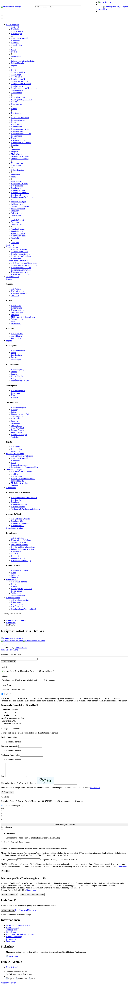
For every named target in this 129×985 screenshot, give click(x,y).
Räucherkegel (16, 188)
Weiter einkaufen (8, 910)
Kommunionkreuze (18, 293)
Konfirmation (16, 136)
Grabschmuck (16, 93)
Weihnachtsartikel (18, 233)
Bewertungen (16, 34)
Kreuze (14, 138)
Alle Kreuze (16, 305)
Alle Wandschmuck (19, 582)
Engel (13, 353)
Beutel (13, 573)
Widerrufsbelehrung (14, 937)
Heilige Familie (17, 376)
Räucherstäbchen (18, 190)
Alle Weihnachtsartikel (20, 600)
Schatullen (15, 575)
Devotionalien (16, 449)
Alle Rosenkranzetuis (19, 570)
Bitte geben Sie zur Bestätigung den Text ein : (19, 783)
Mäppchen (15, 577)
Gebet (13, 70)
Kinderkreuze (16, 127)
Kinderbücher (16, 124)
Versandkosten (21, 647)
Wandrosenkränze (18, 558)
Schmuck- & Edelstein (20, 542)
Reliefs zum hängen (19, 435)
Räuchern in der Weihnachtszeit (23, 609)
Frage (3, 776)
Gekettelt (14, 554)
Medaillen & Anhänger (20, 156)
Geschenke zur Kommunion (22, 79)
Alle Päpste (15, 447)
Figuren (14, 65)
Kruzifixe (15, 145)
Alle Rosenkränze (18, 538)
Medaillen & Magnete (19, 158)
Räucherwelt (16, 195)
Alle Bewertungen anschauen (64, 825)
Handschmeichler (18, 97)
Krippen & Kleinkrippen (21, 143)
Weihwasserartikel (18, 236)
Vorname (9, 746)
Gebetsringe (16, 74)
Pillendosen (15, 174)
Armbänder (15, 40)
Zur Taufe (15, 296)
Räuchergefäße (17, 186)
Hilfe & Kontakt (12, 967)
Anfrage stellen (7, 792)
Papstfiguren (16, 451)
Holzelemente (16, 104)
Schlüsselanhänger (18, 202)
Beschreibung (9, 694)
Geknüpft (15, 556)
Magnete (14, 152)
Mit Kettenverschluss (19, 545)
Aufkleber (15, 43)
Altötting (14, 410)
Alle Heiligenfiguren (19, 369)
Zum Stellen (16, 338)
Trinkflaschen (16, 224)
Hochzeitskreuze (17, 291)
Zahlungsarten (11, 930)
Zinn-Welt (15, 243)
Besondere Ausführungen (21, 561)
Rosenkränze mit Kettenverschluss (24, 467)
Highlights (15, 29)
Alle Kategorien (12, 24)
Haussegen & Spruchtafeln (21, 99)
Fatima (14, 412)
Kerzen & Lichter (18, 120)
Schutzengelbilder (18, 208)
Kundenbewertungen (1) (13, 806)
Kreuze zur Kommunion (20, 274)
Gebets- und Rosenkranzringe (23, 547)
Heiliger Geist (16, 378)
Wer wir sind (11, 932)
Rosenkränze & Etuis (19, 183)
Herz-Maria (15, 419)
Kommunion (16, 551)
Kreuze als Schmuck (19, 140)
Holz (13, 395)
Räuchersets (16, 500)
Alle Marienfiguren (18, 407)
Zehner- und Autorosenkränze (23, 549)
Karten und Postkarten (20, 118)
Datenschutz (95, 788)
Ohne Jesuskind (17, 428)
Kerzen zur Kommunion (20, 270)
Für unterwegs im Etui (20, 381)
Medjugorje (15, 423)
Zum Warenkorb (21, 910)
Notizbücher (16, 165)
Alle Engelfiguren (18, 350)
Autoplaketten (16, 45)
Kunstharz (15, 397)
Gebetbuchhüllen (18, 72)
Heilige (14, 102)
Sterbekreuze (16, 324)
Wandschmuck (17, 231)
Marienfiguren (16, 154)
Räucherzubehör (17, 526)
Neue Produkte (17, 31)
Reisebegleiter (16, 181)
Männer (14, 372)
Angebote (15, 27)
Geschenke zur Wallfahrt (21, 84)
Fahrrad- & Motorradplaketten (23, 61)
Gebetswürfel (16, 77)
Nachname (10, 755)
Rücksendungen (12, 927)
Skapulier (15, 211)
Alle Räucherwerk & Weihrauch (24, 498)
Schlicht (14, 321)
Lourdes (14, 421)
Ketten (13, 122)
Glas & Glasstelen (18, 90)
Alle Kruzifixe (17, 334)
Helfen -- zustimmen (9, 895)
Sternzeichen (16, 215)
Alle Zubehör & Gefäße (20, 519)
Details (6, 797)
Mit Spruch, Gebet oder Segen (23, 317)
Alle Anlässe (16, 289)
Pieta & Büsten (17, 432)
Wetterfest (15, 437)
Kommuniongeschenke (20, 129)
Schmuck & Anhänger (20, 206)
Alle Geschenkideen (19, 249)
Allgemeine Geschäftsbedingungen (20, 934)
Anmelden (102, 9)
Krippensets (16, 602)
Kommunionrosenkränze (21, 133)
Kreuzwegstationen (18, 310)
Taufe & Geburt (17, 220)
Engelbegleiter (17, 355)
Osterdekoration (17, 170)
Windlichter (15, 238)
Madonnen (15, 149)
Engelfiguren (16, 56)
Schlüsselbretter (17, 204)
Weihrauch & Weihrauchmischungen (25, 509)
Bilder (13, 49)
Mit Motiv (15, 315)
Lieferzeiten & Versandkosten (18, 925)
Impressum (10, 941)
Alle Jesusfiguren (18, 391)
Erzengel (14, 357)
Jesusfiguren (16, 113)
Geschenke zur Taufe (19, 81)
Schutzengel (16, 359)
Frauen (14, 374)
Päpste (13, 177)
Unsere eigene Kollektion (21, 540)
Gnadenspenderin (18, 416)
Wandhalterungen (18, 229)
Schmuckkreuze (17, 319)
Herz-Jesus (15, 393)
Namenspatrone (17, 163)
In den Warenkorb (8, 662)
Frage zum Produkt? (12, 728)
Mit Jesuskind (16, 425)
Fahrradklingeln (17, 63)
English (124, 7)
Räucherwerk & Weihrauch (22, 197)
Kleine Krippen (17, 607)
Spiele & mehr (17, 213)
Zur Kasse (32, 910)
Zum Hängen (16, 336)
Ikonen (14, 109)
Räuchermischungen (19, 504)
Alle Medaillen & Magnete (21, 472)
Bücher (14, 52)
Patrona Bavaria (17, 430)
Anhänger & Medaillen (20, 38)
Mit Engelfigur (17, 312)
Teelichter (15, 222)
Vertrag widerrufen (8, 983)
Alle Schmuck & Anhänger (22, 456)
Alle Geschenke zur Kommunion (24, 263)
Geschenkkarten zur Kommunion (24, 88)
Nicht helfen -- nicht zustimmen (32, 895)
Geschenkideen (17, 86)
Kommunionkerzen (18, 131)
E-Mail (9, 737)
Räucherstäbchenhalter (20, 193)
